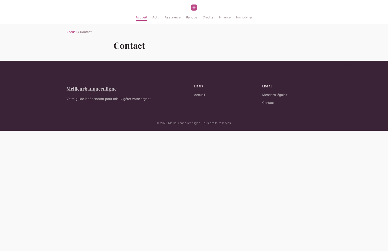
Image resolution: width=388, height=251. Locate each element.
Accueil (141, 17)
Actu (155, 17)
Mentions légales (274, 95)
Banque (191, 17)
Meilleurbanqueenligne (91, 88)
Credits (208, 17)
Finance (225, 17)
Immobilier (244, 17)
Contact (268, 102)
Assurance (173, 17)
